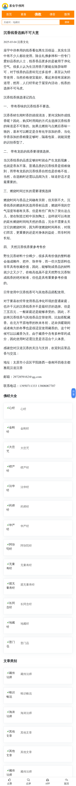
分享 (73, 393)
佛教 (38, 14)
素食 (23, 14)
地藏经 (25, 623)
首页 (9, 14)
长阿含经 (26, 604)
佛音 (52, 14)
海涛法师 (26, 713)
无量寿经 (26, 565)
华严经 (25, 526)
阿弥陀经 (26, 545)
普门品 (25, 643)
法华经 (25, 487)
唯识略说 (26, 693)
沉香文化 (23, 42)
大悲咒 (25, 448)
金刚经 (25, 428)
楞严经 (25, 467)
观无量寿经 (28, 584)
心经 (23, 409)
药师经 (25, 506)
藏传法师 (26, 674)
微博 (67, 14)
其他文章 (26, 732)
